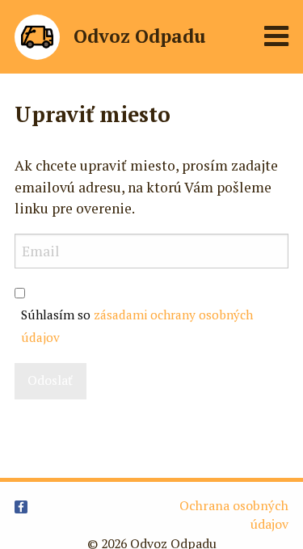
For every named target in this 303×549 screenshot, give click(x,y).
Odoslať (50, 380)
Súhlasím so (137, 325)
